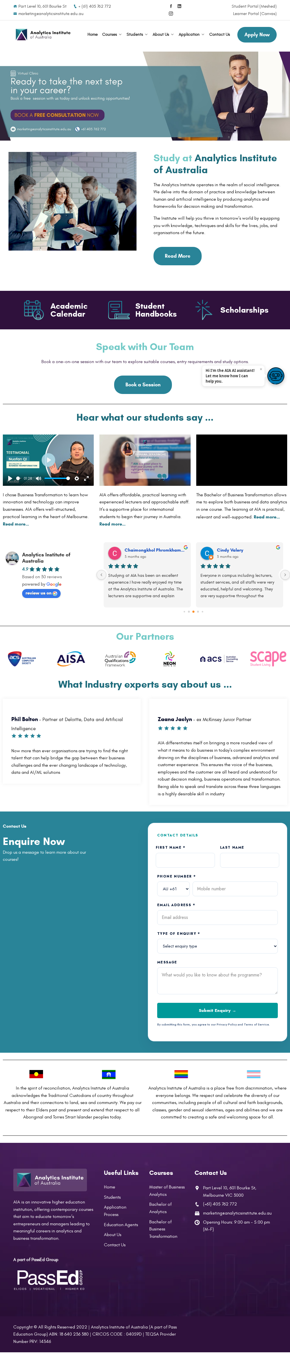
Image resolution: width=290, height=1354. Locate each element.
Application (189, 34)
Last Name (232, 847)
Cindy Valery (230, 550)
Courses (109, 34)
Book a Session (143, 385)
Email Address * (176, 905)
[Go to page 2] (193, 612)
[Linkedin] (179, 6)
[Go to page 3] (198, 612)
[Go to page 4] (202, 611)
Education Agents (121, 1224)
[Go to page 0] (184, 611)
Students (135, 34)
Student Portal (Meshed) (254, 6)
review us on (38, 593)
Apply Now (257, 34)
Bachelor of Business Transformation (163, 1229)
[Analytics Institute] (43, 34)
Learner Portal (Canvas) (255, 13)
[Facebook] (171, 6)
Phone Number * (176, 876)
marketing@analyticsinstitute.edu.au (51, 13)
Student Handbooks (156, 310)
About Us (161, 34)
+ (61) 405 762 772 (94, 6)
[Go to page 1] (189, 612)
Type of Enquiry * (178, 933)
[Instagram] (171, 13)
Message (167, 962)
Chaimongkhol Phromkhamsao (155, 550)
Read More (177, 256)
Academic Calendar (69, 310)
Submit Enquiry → (217, 1010)
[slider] (19, 478)
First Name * (170, 847)
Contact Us (219, 34)
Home (93, 34)
